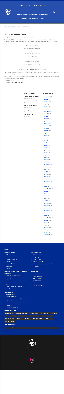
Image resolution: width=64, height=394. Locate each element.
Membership (34, 271)
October (47, 167)
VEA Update (36, 266)
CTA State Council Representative (15, 303)
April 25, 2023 (27, 116)
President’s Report (38, 261)
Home (5, 26)
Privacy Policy (32, 349)
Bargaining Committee (12, 307)
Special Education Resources (14, 286)
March (46, 130)
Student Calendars (11, 282)
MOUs (8, 261)
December (47, 96)
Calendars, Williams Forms (13, 275)
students (19, 318)
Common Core (34, 313)
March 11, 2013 (18, 37)
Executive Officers (11, 296)
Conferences (44, 313)
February (47, 123)
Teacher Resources (12, 289)
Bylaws (8, 254)
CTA (6, 316)
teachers (27, 318)
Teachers (8, 284)
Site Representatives (11, 294)
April (46, 99)
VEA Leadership (8, 292)
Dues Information (37, 278)
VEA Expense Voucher (38, 285)
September (47, 111)
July (46, 116)
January (47, 101)
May (46, 104)
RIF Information (37, 280)
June (46, 142)
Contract (8, 257)
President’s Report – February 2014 (43, 264)
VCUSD (46, 318)
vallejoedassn (8, 37)
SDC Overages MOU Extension (31, 105)
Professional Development (38, 316)
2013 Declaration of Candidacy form (14, 82)
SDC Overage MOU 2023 (29, 114)
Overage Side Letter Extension (31, 96)
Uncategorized (37, 318)
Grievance (8, 268)
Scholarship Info (37, 283)
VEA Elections (9, 321)
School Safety (9, 318)
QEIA (50, 316)
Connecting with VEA (38, 259)
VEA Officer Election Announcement (14, 81)
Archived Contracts (12, 259)
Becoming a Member (38, 274)
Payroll (25, 316)
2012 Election (9, 313)
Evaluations (9, 266)
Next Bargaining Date (29, 110)
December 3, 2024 (28, 111)
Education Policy (15, 316)
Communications (36, 252)
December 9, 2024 (28, 98)
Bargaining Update (21, 313)
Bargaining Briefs (37, 254)
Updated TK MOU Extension (31, 101)
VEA (15, 26)
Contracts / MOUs (9, 252)
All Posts (10, 26)
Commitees (9, 305)
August (46, 113)
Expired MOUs (11, 264)
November (47, 125)
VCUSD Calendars (37, 276)
